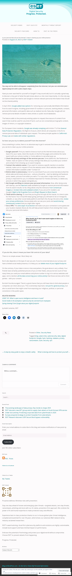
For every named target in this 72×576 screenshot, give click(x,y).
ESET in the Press (50, 31)
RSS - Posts (9, 459)
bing (36, 336)
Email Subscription (7, 423)
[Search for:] (36, 397)
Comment (63, 384)
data (59, 336)
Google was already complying (35, 128)
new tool (24, 185)
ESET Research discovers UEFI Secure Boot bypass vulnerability (27, 417)
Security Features (22, 31)
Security (46, 340)
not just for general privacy (54, 286)
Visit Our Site (32, 25)
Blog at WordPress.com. (10, 566)
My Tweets (6, 479)
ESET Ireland (27, 40)
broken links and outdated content (26, 190)
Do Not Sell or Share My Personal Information (33, 566)
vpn (51, 340)
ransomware (33, 340)
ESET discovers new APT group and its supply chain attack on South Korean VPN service (36, 410)
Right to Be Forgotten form (22, 192)
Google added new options (21, 106)
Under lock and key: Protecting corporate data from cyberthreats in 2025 (30, 413)
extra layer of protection (26, 206)
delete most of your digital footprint (53, 263)
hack (44, 338)
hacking (49, 338)
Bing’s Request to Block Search (46, 192)
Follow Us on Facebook (8, 465)
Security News (16, 25)
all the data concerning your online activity (32, 276)
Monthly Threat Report (51, 25)
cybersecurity (52, 336)
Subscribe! (8, 442)
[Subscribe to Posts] (3, 459)
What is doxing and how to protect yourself (53, 352)
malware (56, 338)
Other (38, 333)
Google (39, 338)
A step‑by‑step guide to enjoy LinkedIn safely (19, 352)
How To (36, 31)
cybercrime (43, 336)
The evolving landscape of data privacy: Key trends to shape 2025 (28, 408)
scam (40, 340)
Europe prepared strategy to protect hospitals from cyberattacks (28, 415)
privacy (61, 338)
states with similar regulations (24, 136)
